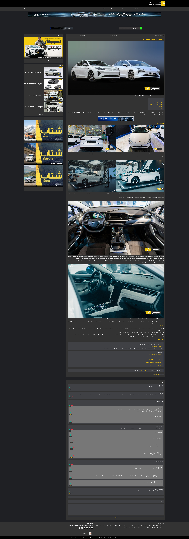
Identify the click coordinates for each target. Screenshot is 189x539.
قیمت (129, 8)
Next (25, 48)
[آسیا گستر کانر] (61, 28)
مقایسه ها (82, 35)
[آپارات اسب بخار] (82, 528)
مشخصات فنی (103, 8)
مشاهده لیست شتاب (43, 188)
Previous (61, 48)
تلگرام (146, 370)
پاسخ (70, 389)
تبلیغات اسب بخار (81, 525)
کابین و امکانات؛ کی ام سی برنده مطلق (155, 104)
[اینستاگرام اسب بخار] (92, 528)
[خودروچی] (130, 28)
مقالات (144, 8)
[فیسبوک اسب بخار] (84, 528)
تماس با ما (86, 525)
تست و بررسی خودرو (160, 8)
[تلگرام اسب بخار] (116, 118)
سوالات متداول (159, 108)
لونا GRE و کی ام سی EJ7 (158, 102)
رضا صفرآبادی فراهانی (159, 35)
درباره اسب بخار (90, 525)
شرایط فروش (121, 8)
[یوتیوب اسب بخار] (87, 528)
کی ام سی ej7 (160, 374)
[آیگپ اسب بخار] (79, 528)
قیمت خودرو (71, 525)
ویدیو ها (151, 8)
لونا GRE (155, 374)
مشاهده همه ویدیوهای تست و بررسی (43, 60)
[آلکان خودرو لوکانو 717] (94, 17)
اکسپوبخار (136, 8)
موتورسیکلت (113, 8)
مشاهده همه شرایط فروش (43, 114)
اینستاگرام (142, 370)
